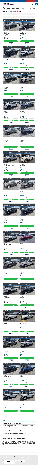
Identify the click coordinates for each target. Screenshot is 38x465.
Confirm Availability (11, 41)
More (10, 39)
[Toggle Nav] (36, 4)
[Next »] (16, 417)
